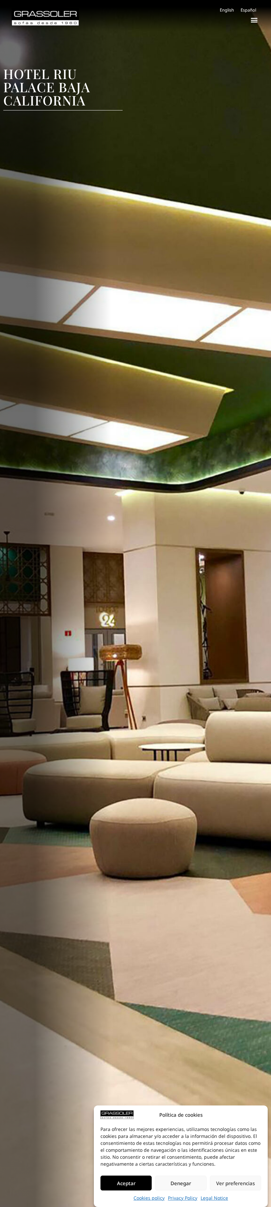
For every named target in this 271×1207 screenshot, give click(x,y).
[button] (254, 19)
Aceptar (126, 1183)
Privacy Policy (182, 1198)
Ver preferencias (235, 1183)
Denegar (181, 1183)
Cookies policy (149, 1198)
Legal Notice (214, 1198)
